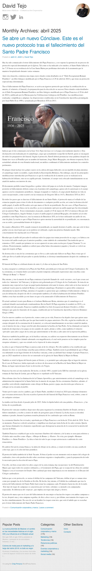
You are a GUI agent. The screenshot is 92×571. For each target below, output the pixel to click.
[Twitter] (13, 17)
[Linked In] (21, 17)
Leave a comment (46, 507)
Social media (46, 554)
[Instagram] (5, 17)
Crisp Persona (17, 563)
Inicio (66, 528)
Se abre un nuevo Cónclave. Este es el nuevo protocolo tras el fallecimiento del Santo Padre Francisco (43, 45)
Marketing (45, 537)
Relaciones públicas (49, 543)
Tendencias (45, 540)
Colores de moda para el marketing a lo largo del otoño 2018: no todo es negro (18, 547)
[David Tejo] (83, 16)
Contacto (67, 531)
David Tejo (14, 5)
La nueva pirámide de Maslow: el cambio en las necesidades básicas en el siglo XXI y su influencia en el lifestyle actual (18, 531)
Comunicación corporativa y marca (24, 507)
